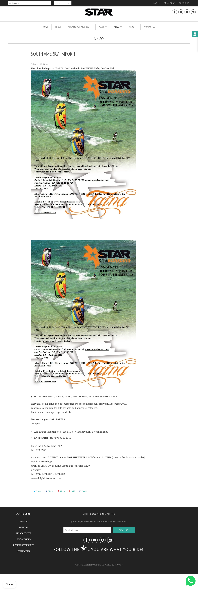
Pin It (62, 491)
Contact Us (149, 26)
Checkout (184, 3)
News (116, 26)
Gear (101, 26)
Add (73, 491)
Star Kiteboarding (91, 564)
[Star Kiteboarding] (99, 13)
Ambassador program (78, 26)
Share (50, 491)
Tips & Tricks (24, 539)
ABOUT (58, 26)
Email (84, 491)
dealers (23, 527)
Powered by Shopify (112, 564)
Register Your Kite (23, 545)
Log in (156, 3)
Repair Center (23, 533)
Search (24, 521)
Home (45, 26)
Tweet (38, 491)
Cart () (171, 3)
